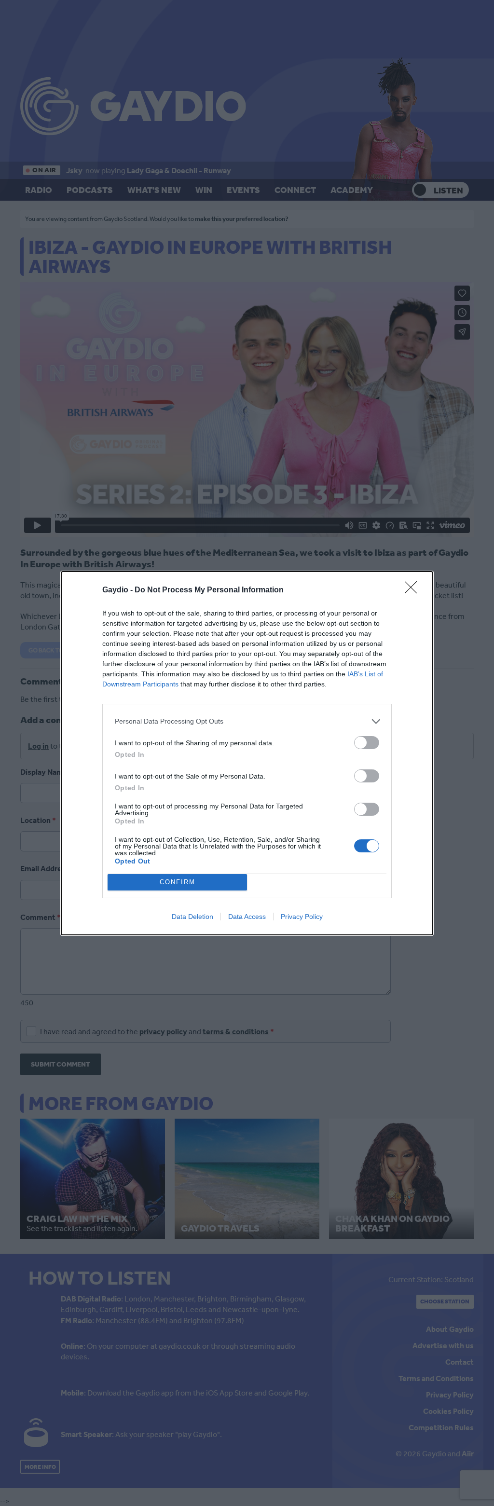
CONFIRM (177, 882)
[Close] (414, 590)
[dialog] (247, 753)
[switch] (366, 742)
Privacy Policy (302, 916)
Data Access (247, 916)
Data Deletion (192, 916)
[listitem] (247, 721)
